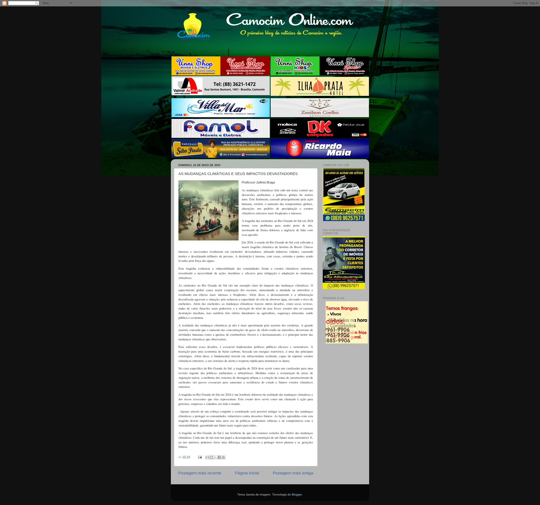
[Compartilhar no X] (215, 457)
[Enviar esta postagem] (200, 457)
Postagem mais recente (199, 473)
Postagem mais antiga (293, 473)
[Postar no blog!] (211, 457)
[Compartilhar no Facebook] (219, 457)
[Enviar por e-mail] (207, 457)
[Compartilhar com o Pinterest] (223, 457)
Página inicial (247, 473)
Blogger (297, 494)
